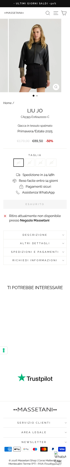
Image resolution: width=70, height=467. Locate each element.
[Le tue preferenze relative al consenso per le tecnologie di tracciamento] (3, 350)
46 (51, 162)
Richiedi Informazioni (35, 260)
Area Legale (34, 432)
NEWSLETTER (34, 442)
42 (29, 162)
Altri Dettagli (35, 243)
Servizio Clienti (34, 422)
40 (18, 162)
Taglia (35, 155)
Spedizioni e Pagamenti (35, 251)
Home (7, 103)
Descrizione (35, 234)
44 (40, 162)
